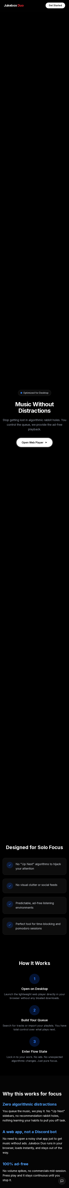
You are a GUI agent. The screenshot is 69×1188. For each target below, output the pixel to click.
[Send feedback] (62, 1181)
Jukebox (14, 5)
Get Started (55, 5)
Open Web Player (32, 442)
